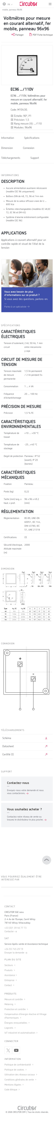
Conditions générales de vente (19, 1080)
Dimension (7, 148)
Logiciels (9, 1028)
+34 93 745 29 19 (13, 949)
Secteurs (9, 965)
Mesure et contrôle (13, 999)
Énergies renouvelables (16, 1023)
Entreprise (9, 980)
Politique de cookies (14, 1070)
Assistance (9, 975)
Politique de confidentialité (18, 1065)
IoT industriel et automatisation (20, 1033)
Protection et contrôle (15, 1009)
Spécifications (31, 138)
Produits (8, 970)
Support (34, 158)
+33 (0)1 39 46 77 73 (15, 928)
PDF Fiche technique (42, 35)
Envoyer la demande (14, 953)
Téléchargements (10, 158)
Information (7, 138)
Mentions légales (13, 1085)
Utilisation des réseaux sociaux (19, 1075)
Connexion (28, 148)
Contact (8, 985)
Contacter (9, 931)
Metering (9, 1004)
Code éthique (11, 1090)
